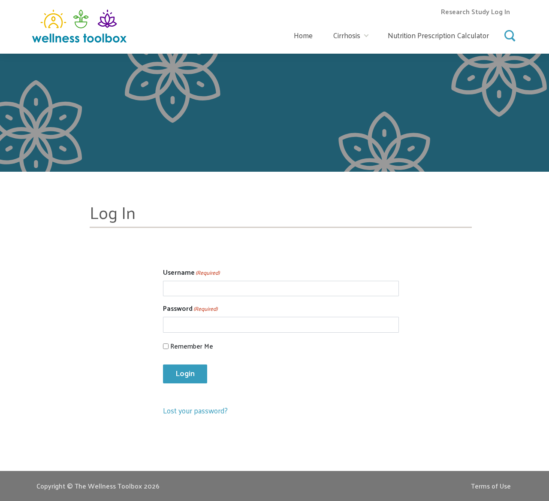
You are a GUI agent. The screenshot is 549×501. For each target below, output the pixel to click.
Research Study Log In (475, 11)
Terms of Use (491, 486)
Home (303, 35)
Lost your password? (195, 410)
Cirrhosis (346, 35)
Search (510, 33)
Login (185, 373)
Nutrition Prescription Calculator (438, 35)
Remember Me (191, 346)
